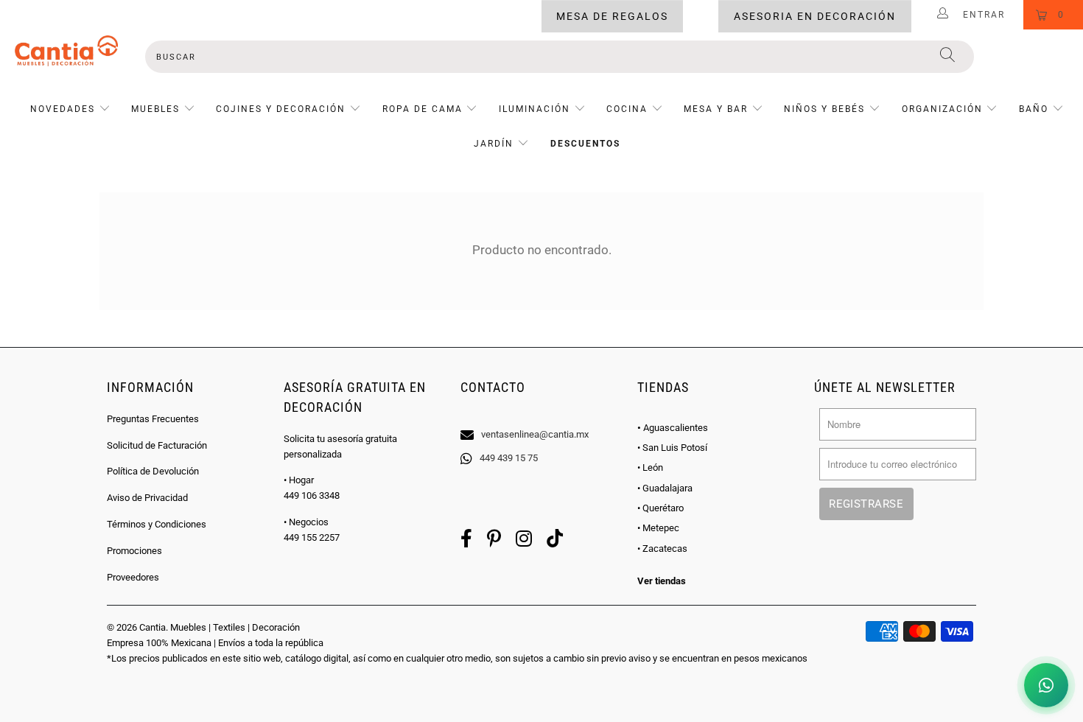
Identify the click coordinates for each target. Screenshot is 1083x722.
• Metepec (658, 527)
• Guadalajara (665, 488)
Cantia (152, 627)
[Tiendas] (541, 415)
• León (650, 467)
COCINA (627, 109)
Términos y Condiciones (156, 524)
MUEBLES (155, 109)
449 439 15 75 (509, 457)
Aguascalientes (672, 427)
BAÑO (1033, 109)
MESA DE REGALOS (612, 16)
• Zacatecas (662, 548)
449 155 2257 (312, 537)
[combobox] (559, 57)
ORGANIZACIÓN (942, 109)
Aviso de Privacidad (147, 497)
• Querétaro (660, 508)
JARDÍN (494, 144)
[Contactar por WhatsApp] (1046, 685)
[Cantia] (66, 50)
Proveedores (133, 577)
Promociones (134, 550)
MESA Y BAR (716, 109)
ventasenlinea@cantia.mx (535, 434)
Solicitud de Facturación (157, 445)
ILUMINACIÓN (534, 109)
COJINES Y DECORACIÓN (281, 109)
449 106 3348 (312, 495)
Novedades (64, 109)
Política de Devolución (153, 471)
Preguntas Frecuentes (153, 418)
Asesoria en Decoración (815, 16)
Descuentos (585, 144)
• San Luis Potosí (672, 447)
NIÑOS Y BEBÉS (824, 109)
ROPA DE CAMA (422, 109)
